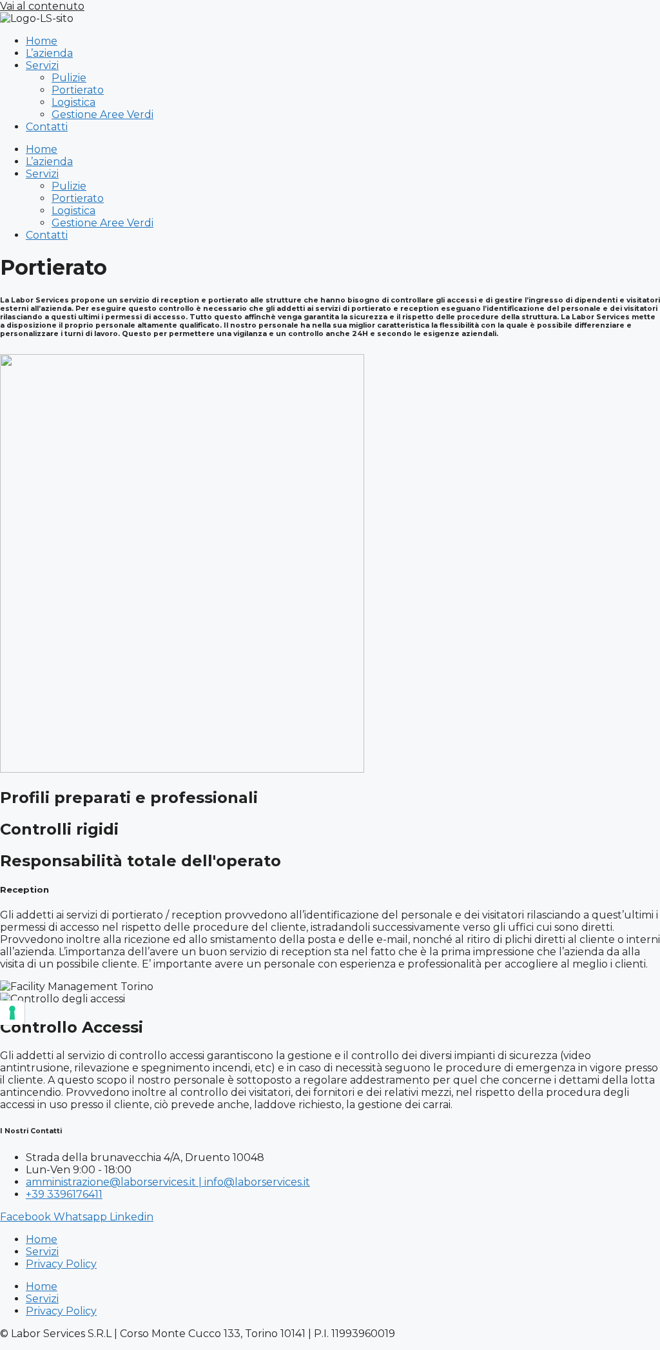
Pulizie (69, 78)
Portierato (78, 90)
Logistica (73, 102)
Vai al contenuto (42, 6)
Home (41, 41)
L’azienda (49, 53)
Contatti (47, 127)
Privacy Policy (61, 1264)
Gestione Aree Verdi (102, 114)
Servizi (42, 65)
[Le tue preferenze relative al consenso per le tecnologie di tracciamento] (12, 1012)
